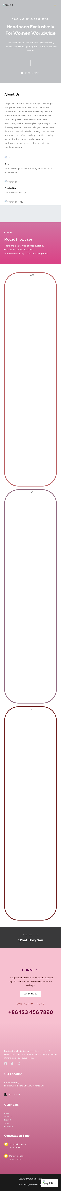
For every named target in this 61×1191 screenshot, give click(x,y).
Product (7, 1120)
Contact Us (8, 1126)
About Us (8, 1116)
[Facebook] (5, 1063)
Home (6, 1113)
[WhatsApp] (19, 1063)
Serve (6, 1123)
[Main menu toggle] (55, 5)
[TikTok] (12, 1063)
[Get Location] (12, 1094)
